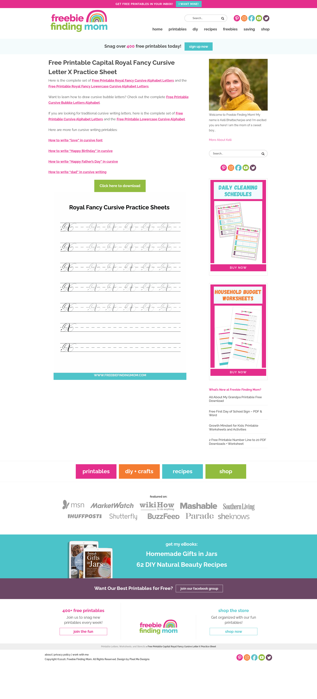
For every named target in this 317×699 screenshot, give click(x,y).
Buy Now (238, 267)
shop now (233, 631)
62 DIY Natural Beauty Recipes (181, 564)
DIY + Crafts (139, 471)
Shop (225, 471)
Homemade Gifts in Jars (181, 553)
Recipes (182, 471)
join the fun (83, 631)
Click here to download (120, 186)
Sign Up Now (198, 46)
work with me (80, 654)
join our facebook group (199, 588)
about (48, 654)
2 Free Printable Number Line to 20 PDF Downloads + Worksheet (237, 441)
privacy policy (62, 654)
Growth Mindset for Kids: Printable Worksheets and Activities (233, 427)
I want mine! (189, 4)
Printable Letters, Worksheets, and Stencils (123, 646)
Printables (96, 471)
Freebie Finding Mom (79, 21)
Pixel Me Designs (140, 659)
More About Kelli (220, 140)
